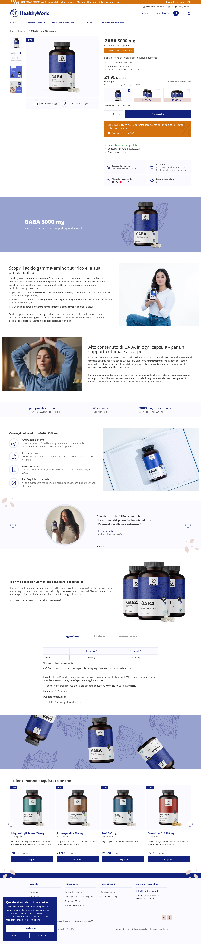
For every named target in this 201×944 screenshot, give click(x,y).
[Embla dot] (97, 546)
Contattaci (34, 896)
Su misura (42, 935)
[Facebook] (169, 917)
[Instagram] (164, 917)
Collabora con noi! (108, 892)
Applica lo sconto (179, 2)
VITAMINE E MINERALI (36, 22)
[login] (182, 13)
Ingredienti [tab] (73, 636)
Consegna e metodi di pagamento (80, 896)
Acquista (32, 859)
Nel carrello (158, 113)
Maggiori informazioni (28, 919)
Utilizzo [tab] (100, 636)
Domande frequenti (155, 6)
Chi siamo (33, 892)
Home (13, 31)
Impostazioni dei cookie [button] (161, 929)
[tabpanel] (100, 672)
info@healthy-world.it (181, 6)
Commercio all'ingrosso (111, 896)
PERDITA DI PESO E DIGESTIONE (66, 22)
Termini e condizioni (74, 905)
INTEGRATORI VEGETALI (113, 22)
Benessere (23, 31)
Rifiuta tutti (17, 935)
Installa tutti (30, 928)
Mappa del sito (122, 929)
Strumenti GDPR (72, 901)
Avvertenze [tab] (128, 636)
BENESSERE (15, 22)
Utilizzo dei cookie (140, 929)
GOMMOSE (92, 22)
